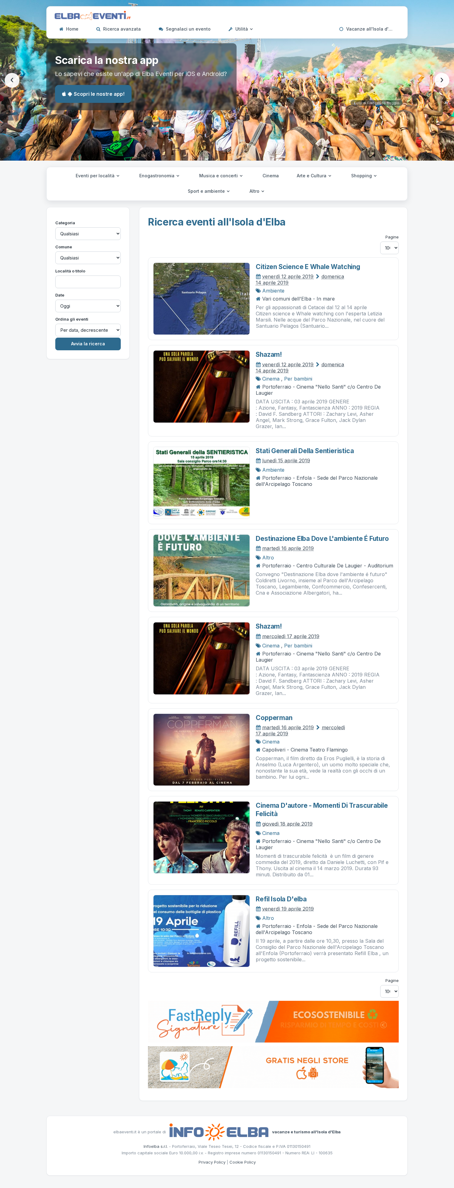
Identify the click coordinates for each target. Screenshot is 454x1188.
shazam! (269, 354)
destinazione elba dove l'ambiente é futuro (322, 538)
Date (59, 295)
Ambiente (273, 291)
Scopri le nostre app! (99, 94)
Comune (63, 246)
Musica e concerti (219, 175)
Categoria (65, 222)
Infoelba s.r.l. (156, 1146)
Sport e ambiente (207, 191)
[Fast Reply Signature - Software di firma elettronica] (273, 1021)
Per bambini (298, 379)
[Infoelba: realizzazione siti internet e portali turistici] (219, 1131)
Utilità (241, 29)
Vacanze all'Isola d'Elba (371, 29)
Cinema (271, 175)
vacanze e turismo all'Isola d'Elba (306, 1131)
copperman (274, 718)
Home (71, 29)
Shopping (362, 175)
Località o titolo (70, 270)
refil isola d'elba (281, 899)
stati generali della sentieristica (305, 451)
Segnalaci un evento (188, 29)
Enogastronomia (157, 175)
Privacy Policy (212, 1162)
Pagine (392, 236)
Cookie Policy (242, 1162)
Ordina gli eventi (71, 319)
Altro (255, 191)
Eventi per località (96, 175)
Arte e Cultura (312, 175)
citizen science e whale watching (308, 267)
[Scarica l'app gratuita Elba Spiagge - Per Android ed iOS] (273, 1067)
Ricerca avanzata (121, 29)
